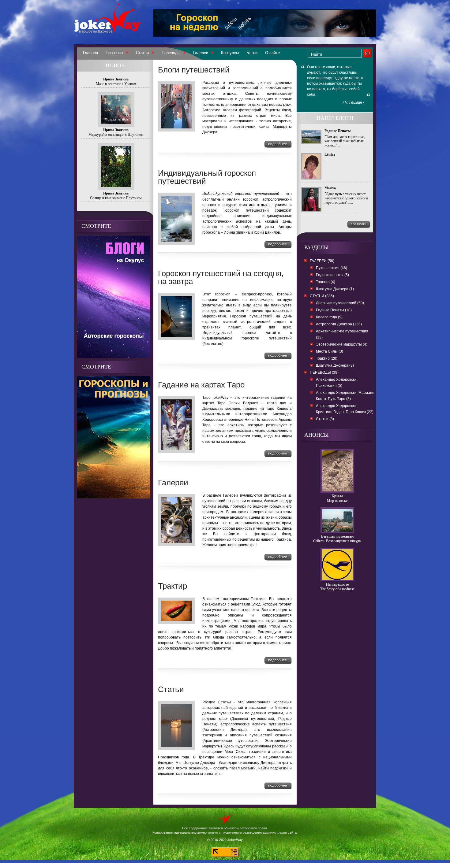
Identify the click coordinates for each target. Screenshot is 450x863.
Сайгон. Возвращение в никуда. (337, 541)
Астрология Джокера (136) (339, 324)
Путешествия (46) (331, 268)
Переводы (171, 52)
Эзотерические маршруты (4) (341, 344)
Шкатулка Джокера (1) (335, 289)
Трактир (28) (326, 358)
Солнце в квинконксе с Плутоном (116, 198)
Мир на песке (337, 500)
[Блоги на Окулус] (113, 356)
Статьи (142, 52)
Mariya (330, 188)
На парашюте (337, 584)
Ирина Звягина (116, 79)
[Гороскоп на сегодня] (264, 35)
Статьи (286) (322, 296)
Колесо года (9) (329, 317)
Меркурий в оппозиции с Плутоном (116, 134)
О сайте (272, 52)
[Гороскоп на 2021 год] (113, 496)
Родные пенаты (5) (332, 275)
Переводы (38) (324, 372)
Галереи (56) (322, 261)
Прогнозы (114, 52)
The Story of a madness (337, 589)
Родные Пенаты (337, 131)
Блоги (251, 52)
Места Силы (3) (329, 351)
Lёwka (329, 154)
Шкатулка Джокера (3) (335, 365)
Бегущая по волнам (337, 536)
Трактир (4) (325, 282)
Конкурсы (230, 52)
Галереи (200, 52)
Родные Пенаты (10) (334, 310)
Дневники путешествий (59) (340, 303)
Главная (90, 52)
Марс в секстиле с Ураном (116, 84)
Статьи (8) (325, 419)
